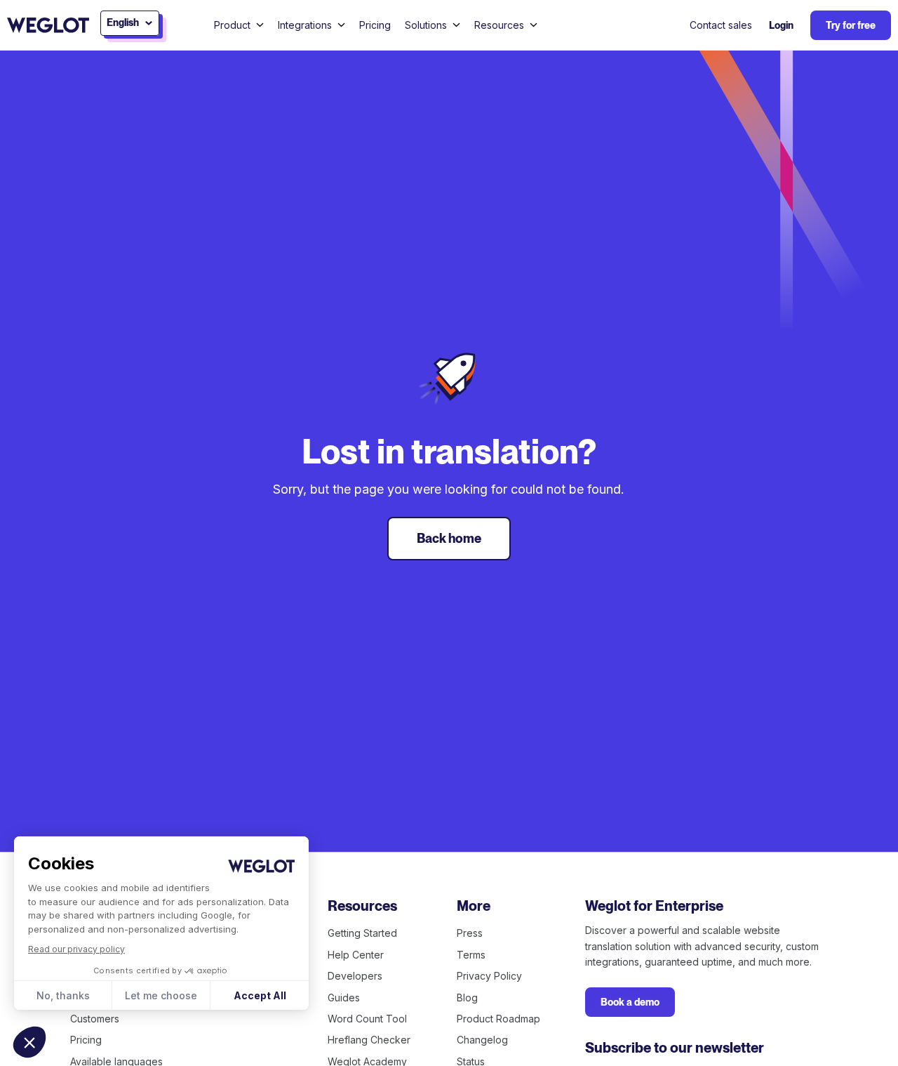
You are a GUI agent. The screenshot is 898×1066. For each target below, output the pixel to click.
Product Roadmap (498, 1019)
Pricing (375, 25)
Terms (471, 955)
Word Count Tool (367, 1019)
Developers (355, 976)
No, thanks (63, 995)
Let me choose (161, 995)
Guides (344, 998)
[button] (29, 1042)
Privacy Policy (489, 976)
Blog (467, 998)
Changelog (482, 1040)
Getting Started (362, 933)
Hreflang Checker (369, 1040)
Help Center (356, 955)
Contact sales (721, 25)
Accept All (260, 995)
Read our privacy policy (76, 949)
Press (470, 933)
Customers (94, 1019)
